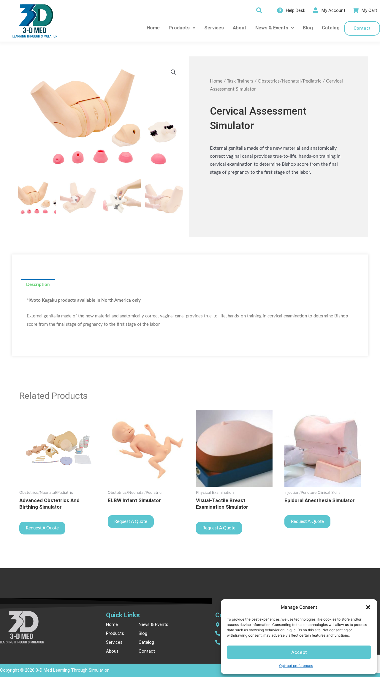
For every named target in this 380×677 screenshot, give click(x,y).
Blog (308, 28)
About (239, 28)
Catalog (331, 28)
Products (179, 28)
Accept (299, 652)
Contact (362, 28)
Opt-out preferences (296, 665)
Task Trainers (240, 81)
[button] (368, 607)
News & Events (271, 28)
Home (153, 28)
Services (214, 28)
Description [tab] (38, 284)
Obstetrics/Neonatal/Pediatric (290, 81)
